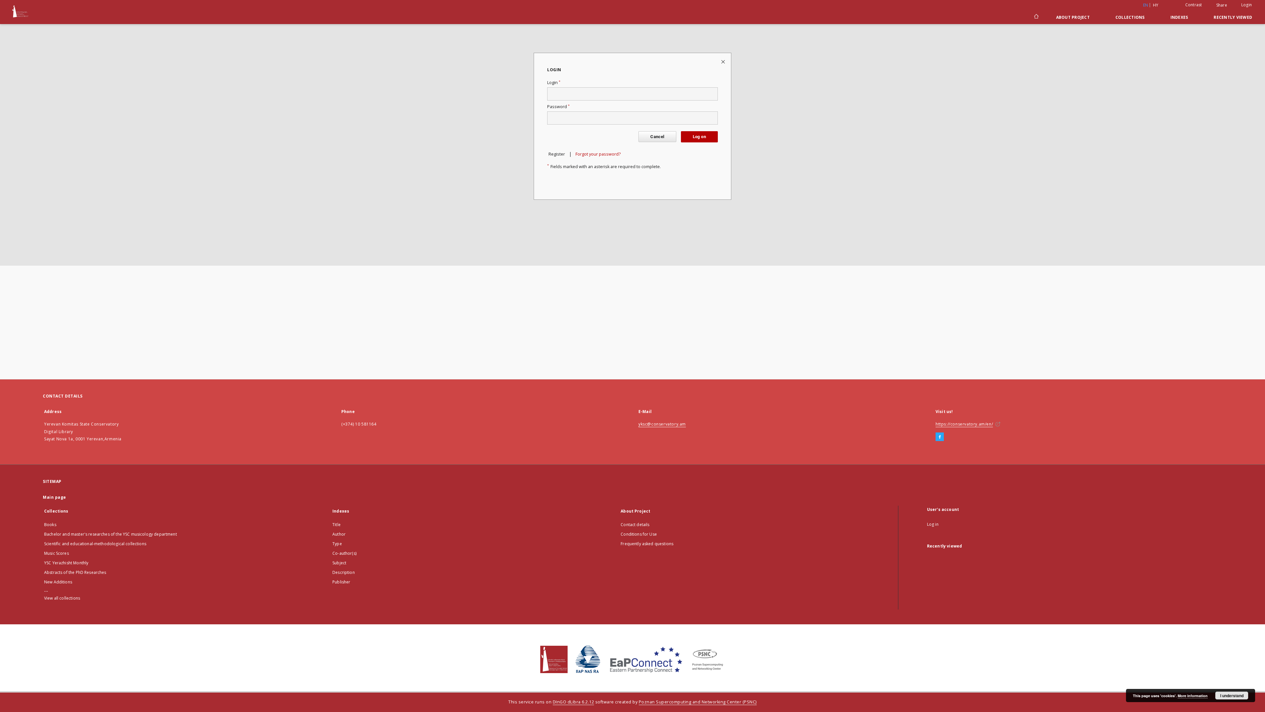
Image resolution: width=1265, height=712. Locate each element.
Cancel (657, 136)
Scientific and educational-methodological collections (95, 544)
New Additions (58, 582)
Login (1246, 5)
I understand (1232, 695)
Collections (1130, 17)
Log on (699, 136)
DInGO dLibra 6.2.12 (573, 702)
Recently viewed (1233, 17)
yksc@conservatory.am (662, 424)
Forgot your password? (598, 154)
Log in (933, 524)
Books (50, 524)
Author (339, 534)
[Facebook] (940, 437)
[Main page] (1035, 17)
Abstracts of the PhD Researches (75, 572)
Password (558, 106)
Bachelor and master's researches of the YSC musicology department (110, 534)
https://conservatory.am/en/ (964, 424)
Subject (339, 563)
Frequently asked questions (647, 544)
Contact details (635, 524)
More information (1193, 695)
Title (336, 524)
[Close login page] (723, 61)
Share (1221, 5)
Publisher (341, 582)
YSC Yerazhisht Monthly (66, 563)
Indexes (1179, 17)
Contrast (1193, 5)
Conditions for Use (639, 534)
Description (343, 572)
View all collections (62, 598)
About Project (1073, 17)
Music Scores (56, 553)
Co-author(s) (344, 553)
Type (337, 544)
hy (1156, 5)
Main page (54, 497)
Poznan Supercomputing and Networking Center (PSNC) (698, 702)
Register (556, 154)
